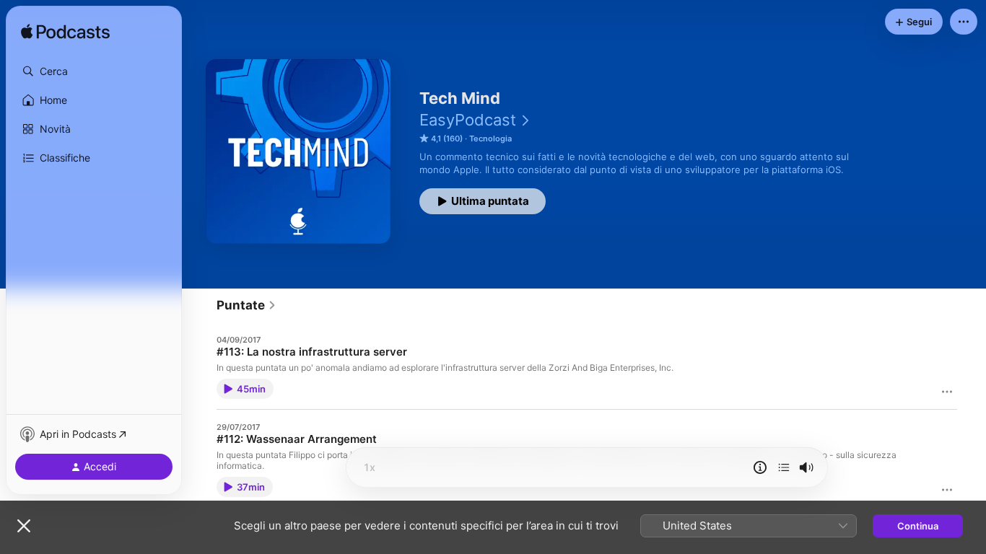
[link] (246, 305)
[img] (65, 32)
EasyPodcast (467, 119)
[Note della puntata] (760, 467)
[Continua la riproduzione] (784, 467)
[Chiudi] (23, 525)
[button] (94, 71)
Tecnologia (490, 138)
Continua (917, 526)
